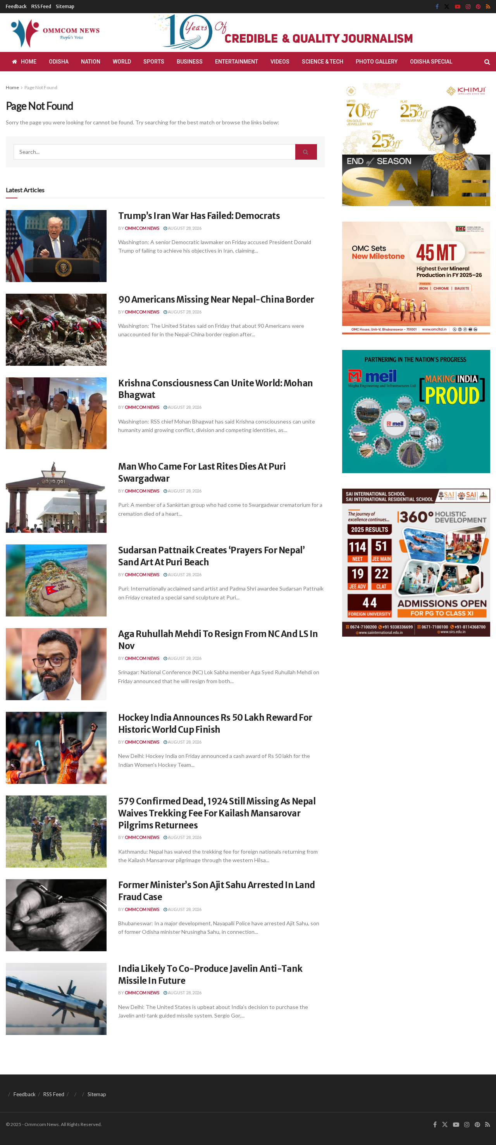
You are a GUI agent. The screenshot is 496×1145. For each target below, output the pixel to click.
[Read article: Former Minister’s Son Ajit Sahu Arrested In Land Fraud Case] (56, 915)
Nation (90, 62)
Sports (153, 62)
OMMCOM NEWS (142, 228)
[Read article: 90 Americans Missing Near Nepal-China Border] (56, 330)
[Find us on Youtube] (457, 7)
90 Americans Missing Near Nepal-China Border (216, 299)
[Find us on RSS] (488, 7)
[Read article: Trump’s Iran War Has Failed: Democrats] (56, 246)
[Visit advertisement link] (301, 32)
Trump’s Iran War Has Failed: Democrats (199, 215)
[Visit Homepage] (54, 32)
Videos (279, 62)
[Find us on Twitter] (447, 7)
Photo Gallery (377, 62)
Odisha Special (431, 62)
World (122, 62)
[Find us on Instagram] (468, 7)
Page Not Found (40, 87)
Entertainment (236, 62)
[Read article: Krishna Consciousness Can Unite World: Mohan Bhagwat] (56, 413)
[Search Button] (487, 61)
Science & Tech (322, 62)
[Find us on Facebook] (437, 7)
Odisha (59, 62)
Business (190, 62)
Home (28, 62)
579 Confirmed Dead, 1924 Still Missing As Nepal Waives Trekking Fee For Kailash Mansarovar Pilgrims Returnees (216, 813)
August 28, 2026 (184, 228)
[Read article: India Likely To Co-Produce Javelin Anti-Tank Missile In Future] (56, 999)
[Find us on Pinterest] (478, 7)
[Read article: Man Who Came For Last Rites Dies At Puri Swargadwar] (56, 497)
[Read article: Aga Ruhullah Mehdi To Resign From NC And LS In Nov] (56, 664)
